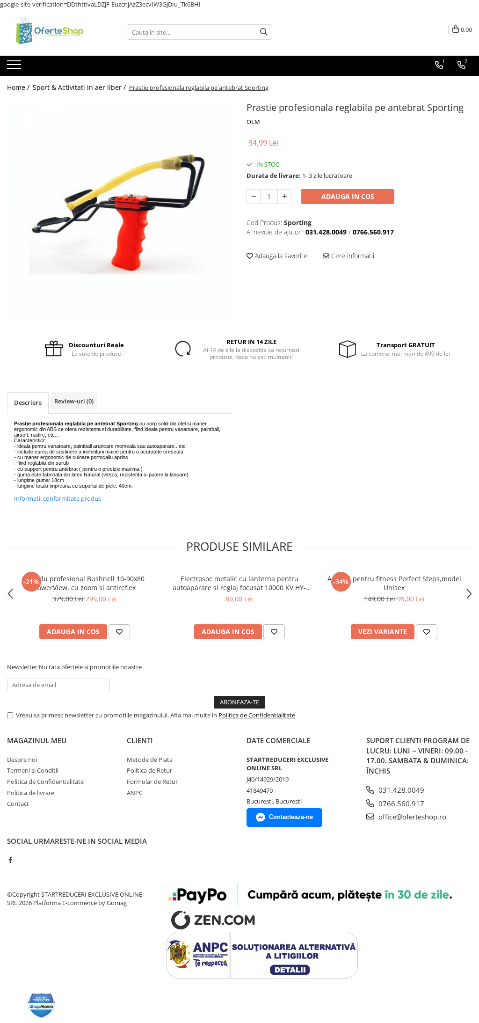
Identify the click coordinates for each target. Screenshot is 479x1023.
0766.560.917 (400, 803)
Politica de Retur (149, 770)
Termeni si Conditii (32, 770)
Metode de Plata (150, 759)
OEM (253, 121)
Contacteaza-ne (291, 816)
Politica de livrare (30, 793)
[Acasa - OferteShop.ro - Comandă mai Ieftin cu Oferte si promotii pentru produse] (54, 32)
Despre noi (22, 759)
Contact (18, 803)
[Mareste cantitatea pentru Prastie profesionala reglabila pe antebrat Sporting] (284, 196)
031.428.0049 (400, 790)
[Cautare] (263, 32)
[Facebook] (10, 859)
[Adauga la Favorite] (119, 631)
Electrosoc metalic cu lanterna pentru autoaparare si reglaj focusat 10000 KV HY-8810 (239, 583)
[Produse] (15, 67)
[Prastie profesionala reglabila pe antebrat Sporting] (119, 212)
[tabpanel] (119, 212)
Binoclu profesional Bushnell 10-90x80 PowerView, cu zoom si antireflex (84, 583)
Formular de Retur (152, 781)
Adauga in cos (347, 196)
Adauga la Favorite (280, 255)
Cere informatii (351, 255)
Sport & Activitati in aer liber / (80, 87)
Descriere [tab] (28, 402)
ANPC (135, 793)
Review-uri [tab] (74, 401)
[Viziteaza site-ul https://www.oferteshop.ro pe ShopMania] (41, 1005)
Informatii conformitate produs (57, 498)
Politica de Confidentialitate (256, 715)
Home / (19, 87)
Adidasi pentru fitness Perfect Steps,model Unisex (394, 583)
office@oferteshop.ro (411, 816)
